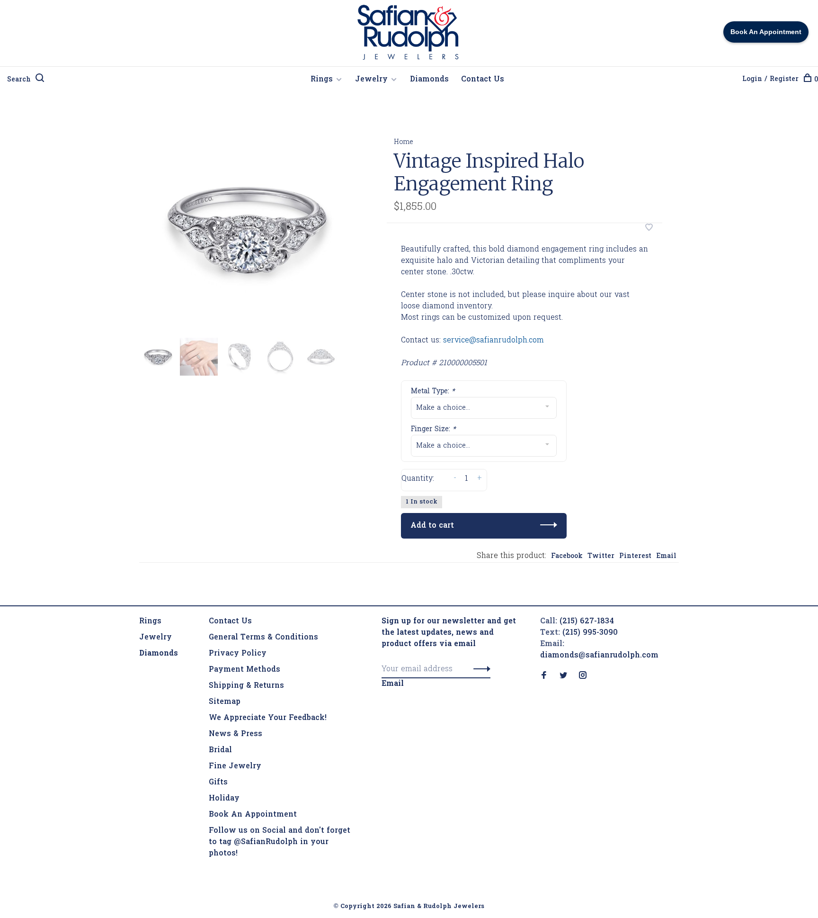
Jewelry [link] (155, 637)
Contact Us (482, 79)
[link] (158, 653)
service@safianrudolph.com (493, 340)
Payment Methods (244, 669)
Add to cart (432, 525)
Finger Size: (433, 429)
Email (666, 556)
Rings (322, 79)
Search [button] (19, 80)
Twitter (600, 556)
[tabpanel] (247, 229)
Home (403, 142)
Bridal (220, 750)
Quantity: (417, 479)
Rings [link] (150, 621)
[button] (479, 669)
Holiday (224, 798)
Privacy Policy (238, 653)
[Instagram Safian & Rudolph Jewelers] (583, 676)
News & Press (235, 734)
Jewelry (371, 79)
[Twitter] (563, 676)
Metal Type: (433, 391)
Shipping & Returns (246, 686)
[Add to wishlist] (649, 228)
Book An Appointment (253, 814)
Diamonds (429, 79)
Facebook (567, 556)
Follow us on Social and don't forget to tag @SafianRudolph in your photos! (279, 842)
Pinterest (635, 556)
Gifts (218, 782)
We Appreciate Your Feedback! (268, 718)
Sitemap (224, 702)
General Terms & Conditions (263, 637)
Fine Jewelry (235, 766)
